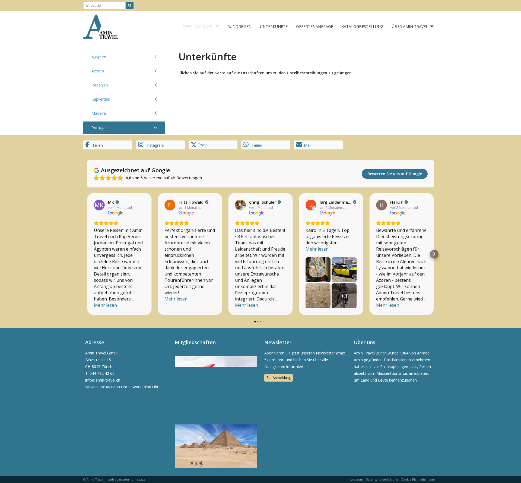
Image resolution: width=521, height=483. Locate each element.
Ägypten (98, 56)
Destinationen (198, 26)
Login (432, 479)
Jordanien (99, 85)
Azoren (97, 70)
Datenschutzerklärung (382, 479)
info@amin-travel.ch (102, 380)
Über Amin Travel (410, 26)
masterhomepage (132, 479)
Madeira (98, 113)
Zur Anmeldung (278, 377)
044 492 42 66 (102, 373)
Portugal (98, 127)
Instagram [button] (154, 145)
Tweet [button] (203, 144)
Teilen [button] (97, 145)
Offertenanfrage (314, 26)
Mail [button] (307, 145)
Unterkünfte (274, 26)
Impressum (355, 479)
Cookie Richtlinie (413, 479)
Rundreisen (239, 26)
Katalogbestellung (362, 26)
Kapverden (100, 99)
